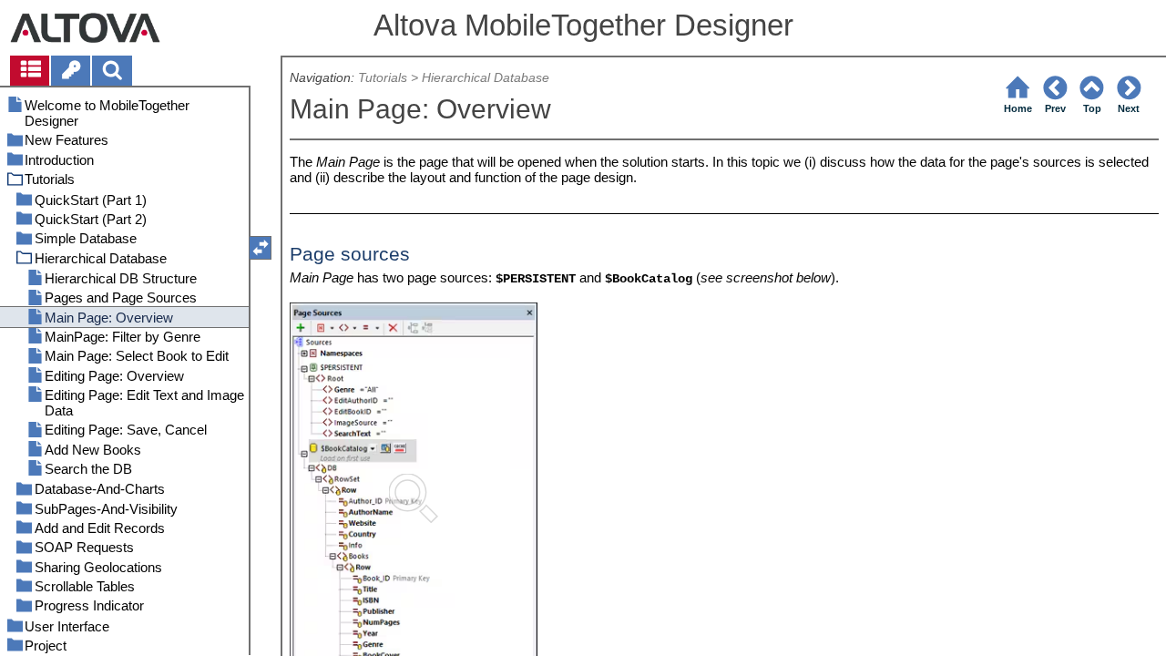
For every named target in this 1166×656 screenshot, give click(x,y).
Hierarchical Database (485, 78)
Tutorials (382, 78)
